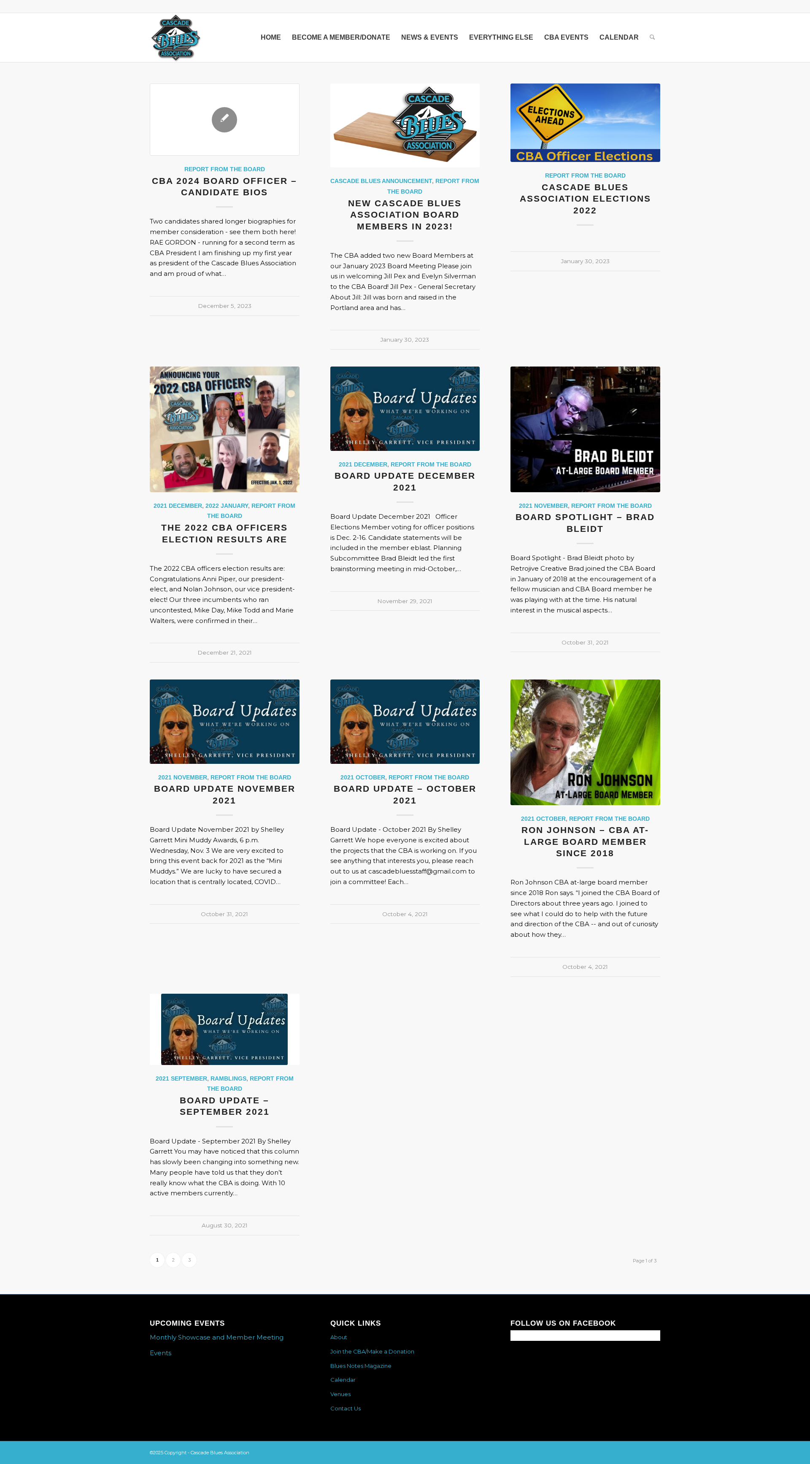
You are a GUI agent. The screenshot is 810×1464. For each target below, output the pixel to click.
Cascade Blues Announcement (381, 181)
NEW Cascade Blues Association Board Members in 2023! (405, 214)
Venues (340, 1394)
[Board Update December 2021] (405, 409)
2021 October (362, 777)
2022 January (226, 506)
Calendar (343, 1379)
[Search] (652, 37)
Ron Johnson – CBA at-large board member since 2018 (585, 841)
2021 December (178, 506)
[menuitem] (270, 37)
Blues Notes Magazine (361, 1365)
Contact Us (345, 1408)
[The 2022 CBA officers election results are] (225, 429)
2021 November (543, 506)
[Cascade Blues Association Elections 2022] (585, 123)
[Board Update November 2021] (225, 721)
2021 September (181, 1079)
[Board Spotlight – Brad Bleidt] (585, 429)
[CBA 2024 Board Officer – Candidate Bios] (225, 120)
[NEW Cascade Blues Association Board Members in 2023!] (405, 125)
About (338, 1337)
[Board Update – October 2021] (405, 721)
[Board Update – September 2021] (225, 1029)
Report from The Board (224, 169)
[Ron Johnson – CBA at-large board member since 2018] (585, 742)
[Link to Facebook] (654, 6)
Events (160, 1353)
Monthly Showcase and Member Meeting (217, 1337)
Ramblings (228, 1079)
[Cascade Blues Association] (176, 37)
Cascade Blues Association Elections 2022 (585, 198)
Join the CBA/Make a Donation (372, 1351)
